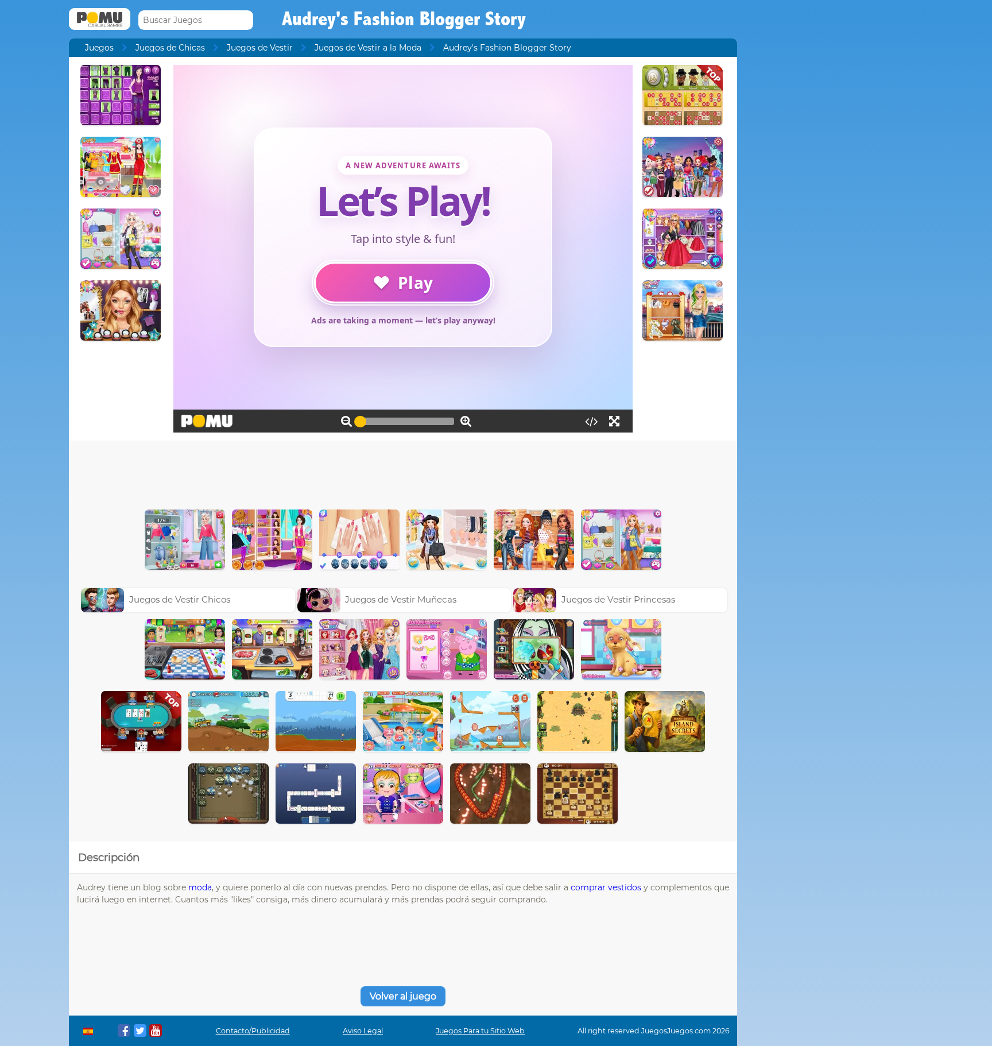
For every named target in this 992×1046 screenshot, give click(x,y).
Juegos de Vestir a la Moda (368, 48)
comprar (588, 887)
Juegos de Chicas (170, 48)
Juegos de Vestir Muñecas (400, 599)
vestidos (624, 887)
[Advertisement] (403, 472)
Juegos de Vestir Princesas (618, 599)
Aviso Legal (363, 1030)
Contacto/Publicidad (253, 1030)
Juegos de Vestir (260, 48)
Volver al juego (403, 996)
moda (200, 887)
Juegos (99, 48)
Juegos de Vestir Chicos (179, 599)
